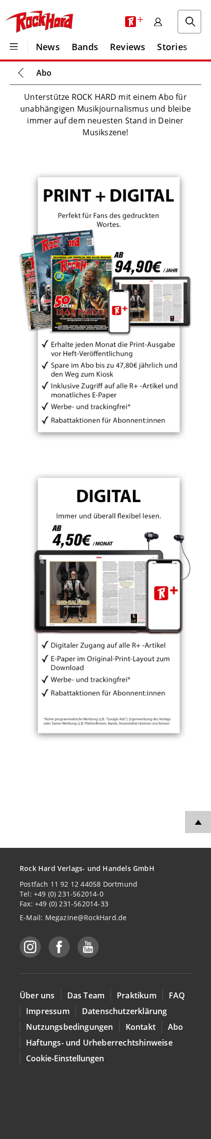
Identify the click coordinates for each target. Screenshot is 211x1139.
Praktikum (137, 995)
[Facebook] (59, 947)
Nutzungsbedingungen (69, 1026)
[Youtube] (88, 947)
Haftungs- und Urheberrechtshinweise (99, 1042)
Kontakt (141, 1026)
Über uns (37, 995)
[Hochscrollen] (198, 822)
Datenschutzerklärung (124, 1011)
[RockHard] (39, 22)
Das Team (86, 995)
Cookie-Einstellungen (65, 1058)
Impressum (48, 1011)
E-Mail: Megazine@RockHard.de (73, 917)
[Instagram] (30, 947)
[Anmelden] (158, 21)
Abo (44, 72)
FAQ (177, 995)
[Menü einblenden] (14, 47)
